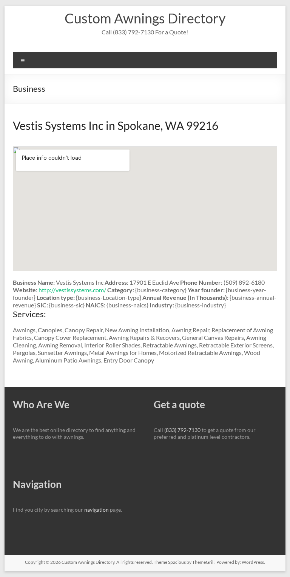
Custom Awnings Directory (145, 18)
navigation (96, 509)
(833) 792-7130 (182, 430)
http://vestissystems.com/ (72, 289)
